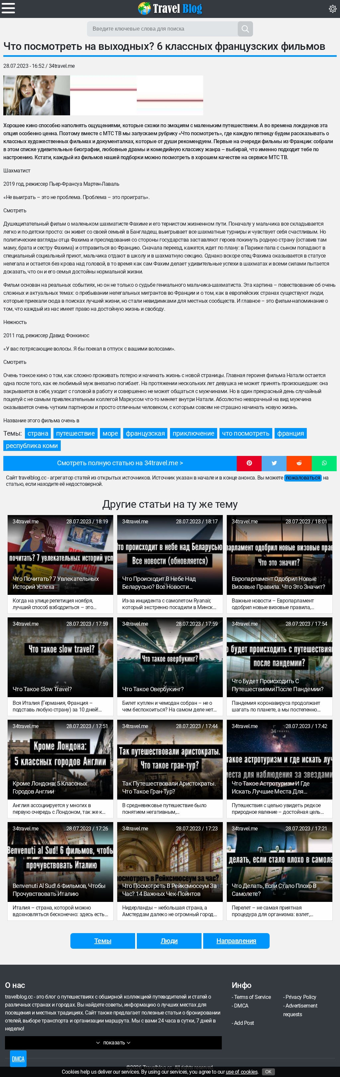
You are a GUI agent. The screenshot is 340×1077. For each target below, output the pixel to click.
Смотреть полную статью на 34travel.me (117, 463)
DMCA (241, 1006)
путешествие (75, 433)
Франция (290, 433)
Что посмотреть (245, 433)
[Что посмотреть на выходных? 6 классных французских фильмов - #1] (36, 95)
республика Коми (32, 446)
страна (38, 433)
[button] (249, 463)
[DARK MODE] (333, 9)
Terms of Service (252, 997)
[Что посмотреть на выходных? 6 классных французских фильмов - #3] (170, 95)
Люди (169, 941)
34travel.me (62, 66)
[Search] (245, 29)
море (110, 433)
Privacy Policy (301, 997)
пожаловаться (303, 478)
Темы (102, 941)
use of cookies (241, 1072)
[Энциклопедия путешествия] (170, 8)
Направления (236, 941)
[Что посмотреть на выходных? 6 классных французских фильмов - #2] (103, 95)
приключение (193, 433)
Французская (145, 433)
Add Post (244, 1023)
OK (268, 1071)
